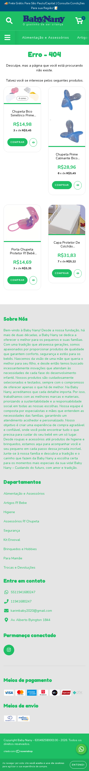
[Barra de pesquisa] (9, 21)
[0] (79, 22)
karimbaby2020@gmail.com (31, 610)
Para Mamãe (13, 558)
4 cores (22, 98)
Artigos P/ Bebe (15, 503)
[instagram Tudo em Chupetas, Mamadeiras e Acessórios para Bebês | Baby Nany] (9, 650)
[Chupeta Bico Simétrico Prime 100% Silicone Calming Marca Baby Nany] (33, 142)
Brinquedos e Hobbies (20, 549)
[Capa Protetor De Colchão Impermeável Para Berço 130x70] (78, 273)
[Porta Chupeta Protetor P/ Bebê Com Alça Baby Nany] (33, 280)
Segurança (12, 530)
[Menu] (7, 38)
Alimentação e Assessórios (45, 37)
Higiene (9, 512)
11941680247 (21, 601)
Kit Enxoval (12, 540)
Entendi (78, 764)
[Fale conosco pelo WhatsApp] (81, 749)
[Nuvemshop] (18, 752)
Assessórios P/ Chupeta (21, 521)
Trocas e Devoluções (19, 567)
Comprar (17, 142)
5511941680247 (23, 592)
